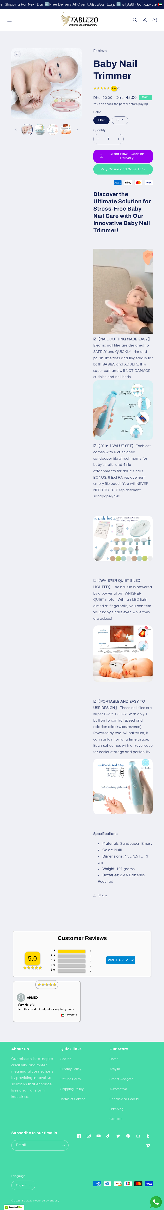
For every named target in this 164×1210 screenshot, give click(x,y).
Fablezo (27, 1201)
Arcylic (115, 1069)
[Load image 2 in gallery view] (40, 129)
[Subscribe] (63, 1145)
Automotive (118, 1089)
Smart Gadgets (121, 1079)
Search (65, 1059)
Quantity (99, 130)
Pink (101, 120)
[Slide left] (16, 129)
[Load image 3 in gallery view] (52, 129)
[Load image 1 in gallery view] (27, 129)
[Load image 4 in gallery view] (65, 129)
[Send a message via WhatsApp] (156, 1202)
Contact (116, 1118)
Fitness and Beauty (124, 1099)
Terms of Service (72, 1099)
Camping (116, 1109)
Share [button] (102, 895)
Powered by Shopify (46, 1201)
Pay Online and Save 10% (123, 169)
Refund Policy (70, 1079)
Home (114, 1059)
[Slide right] (77, 129)
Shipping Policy (71, 1089)
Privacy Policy (70, 1069)
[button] (9, 20)
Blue (119, 120)
